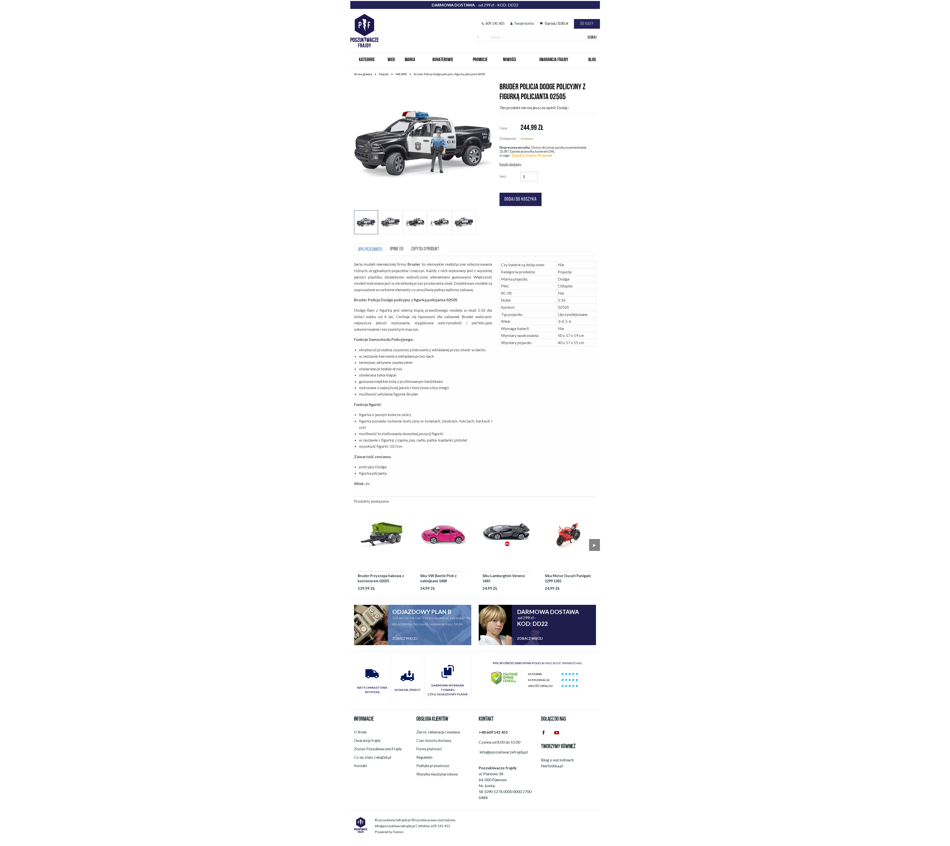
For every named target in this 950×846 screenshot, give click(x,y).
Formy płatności (429, 749)
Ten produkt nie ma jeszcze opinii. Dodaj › (534, 107)
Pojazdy (384, 74)
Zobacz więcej (404, 638)
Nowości (509, 60)
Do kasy (587, 24)
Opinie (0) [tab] (397, 249)
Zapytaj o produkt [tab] (425, 249)
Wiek (391, 60)
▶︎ (594, 544)
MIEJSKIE (401, 74)
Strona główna (363, 74)
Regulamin (424, 757)
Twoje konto (524, 23)
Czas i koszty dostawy (433, 740)
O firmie (360, 732)
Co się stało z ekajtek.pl (372, 757)
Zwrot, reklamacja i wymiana (438, 732)
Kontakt (360, 766)
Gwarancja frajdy (367, 740)
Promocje (480, 60)
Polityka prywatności (432, 766)
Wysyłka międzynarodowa (437, 774)
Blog (592, 60)
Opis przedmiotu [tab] (370, 249)
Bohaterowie (442, 60)
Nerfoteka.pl (552, 765)
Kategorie (367, 60)
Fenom (398, 832)
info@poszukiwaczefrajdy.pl (395, 826)
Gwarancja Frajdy (553, 60)
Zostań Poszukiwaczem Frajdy (378, 749)
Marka (410, 60)
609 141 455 (495, 23)
